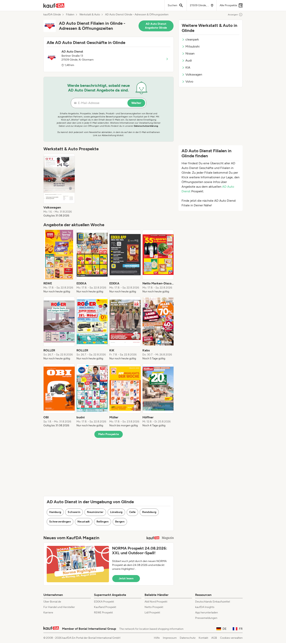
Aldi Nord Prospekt (156, 601)
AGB (214, 637)
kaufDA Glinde (52, 14)
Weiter (136, 103)
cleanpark (192, 39)
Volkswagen (193, 74)
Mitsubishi (192, 46)
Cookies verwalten (231, 637)
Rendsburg (149, 512)
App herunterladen (206, 612)
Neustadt (83, 521)
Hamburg (55, 512)
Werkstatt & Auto (89, 14)
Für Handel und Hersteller (59, 607)
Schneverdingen (60, 521)
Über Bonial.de (52, 601)
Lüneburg (116, 512)
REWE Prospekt (103, 612)
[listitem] (59, 186)
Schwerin (74, 512)
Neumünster (95, 512)
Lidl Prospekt (152, 612)
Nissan (190, 53)
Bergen (120, 521)
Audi (188, 60)
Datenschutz (188, 637)
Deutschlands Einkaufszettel (212, 601)
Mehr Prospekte (108, 434)
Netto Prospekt (154, 607)
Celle (132, 512)
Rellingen (103, 521)
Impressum (170, 637)
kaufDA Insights (204, 607)
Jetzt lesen (126, 578)
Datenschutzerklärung (146, 126)
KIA (187, 67)
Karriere (48, 612)
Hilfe (157, 637)
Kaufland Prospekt (105, 607)
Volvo (189, 81)
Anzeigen (233, 14)
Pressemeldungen (206, 618)
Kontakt (203, 637)
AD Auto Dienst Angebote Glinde (156, 25)
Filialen (70, 14)
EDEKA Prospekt (104, 601)
